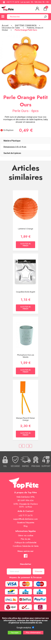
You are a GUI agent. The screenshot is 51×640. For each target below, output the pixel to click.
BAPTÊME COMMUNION (25, 25)
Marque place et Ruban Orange (25, 419)
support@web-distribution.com (25, 519)
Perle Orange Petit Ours (26, 30)
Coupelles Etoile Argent (25, 292)
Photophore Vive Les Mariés (25, 356)
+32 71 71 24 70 (13, 2)
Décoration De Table (11, 28)
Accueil (5, 25)
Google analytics (24, 627)
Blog (25, 526)
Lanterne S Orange (25, 229)
